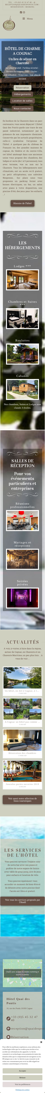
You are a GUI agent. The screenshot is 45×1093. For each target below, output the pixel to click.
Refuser (23, 1078)
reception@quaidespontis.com (21, 5)
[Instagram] (24, 12)
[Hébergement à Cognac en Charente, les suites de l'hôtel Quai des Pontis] (22, 318)
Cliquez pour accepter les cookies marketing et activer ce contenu (22, 973)
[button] (41, 1042)
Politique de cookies (23, 1090)
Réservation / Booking (22, 7)
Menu (30, 18)
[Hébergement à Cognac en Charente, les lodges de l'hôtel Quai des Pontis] (22, 279)
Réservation (20, 1037)
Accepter (22, 1071)
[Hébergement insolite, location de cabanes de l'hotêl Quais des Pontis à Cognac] (22, 389)
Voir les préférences (22, 1084)
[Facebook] (21, 12)
